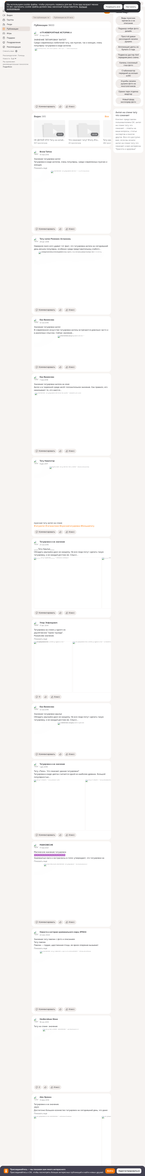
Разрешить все (113, 7)
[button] (45, 106)
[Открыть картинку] (67, 583)
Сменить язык (8, 51)
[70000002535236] (36, 933)
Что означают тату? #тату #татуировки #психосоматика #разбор (84, 140)
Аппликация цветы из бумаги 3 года (128, 48)
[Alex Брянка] (36, 1098)
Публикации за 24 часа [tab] (63, 17)
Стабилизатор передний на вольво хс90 (128, 73)
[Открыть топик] (71, 42)
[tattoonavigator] (36, 462)
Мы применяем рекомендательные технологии (15, 64)
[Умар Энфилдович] (36, 624)
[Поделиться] (60, 106)
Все (107, 116)
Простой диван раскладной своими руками (128, 39)
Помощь (21, 55)
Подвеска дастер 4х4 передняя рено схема (128, 56)
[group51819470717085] (36, 543)
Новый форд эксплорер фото (128, 100)
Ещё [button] (12, 58)
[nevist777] (36, 34)
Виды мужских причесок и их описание (128, 20)
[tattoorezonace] (36, 240)
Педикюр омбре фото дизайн (128, 29)
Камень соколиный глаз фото (128, 64)
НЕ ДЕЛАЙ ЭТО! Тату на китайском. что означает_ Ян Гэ (49, 140)
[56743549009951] (36, 846)
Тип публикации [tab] (40, 17)
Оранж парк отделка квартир (129, 92)
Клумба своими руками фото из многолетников (128, 83)
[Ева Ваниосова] (36, 321)
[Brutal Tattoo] (36, 153)
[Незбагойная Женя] (36, 1020)
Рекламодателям (10, 55)
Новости (6, 58)
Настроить (131, 7)
